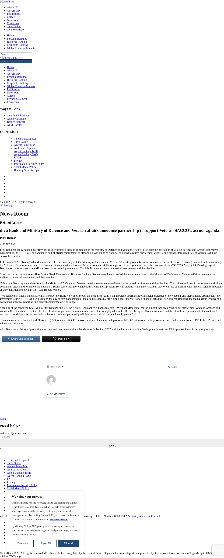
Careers (11, 16)
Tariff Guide (21, 141)
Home (10, 35)
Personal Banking (17, 38)
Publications (13, 13)
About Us (12, 7)
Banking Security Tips (26, 170)
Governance (13, 10)
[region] (45, 521)
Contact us (13, 23)
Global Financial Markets (21, 48)
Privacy (18, 160)
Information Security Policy (29, 163)
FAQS (17, 157)
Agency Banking (16, 118)
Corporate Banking (17, 44)
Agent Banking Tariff (26, 151)
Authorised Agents (24, 148)
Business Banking (17, 41)
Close (3, 418)
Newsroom (13, 20)
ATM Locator (14, 124)
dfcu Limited (14, 26)
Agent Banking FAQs (26, 154)
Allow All (69, 543)
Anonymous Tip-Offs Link (146, 516)
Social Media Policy (25, 166)
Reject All (46, 543)
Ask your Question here (13, 433)
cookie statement (59, 519)
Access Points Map (24, 144)
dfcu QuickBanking (18, 115)
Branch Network (16, 121)
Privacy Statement (17, 98)
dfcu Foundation (16, 29)
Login (174, 366)
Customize (23, 543)
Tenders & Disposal (25, 138)
